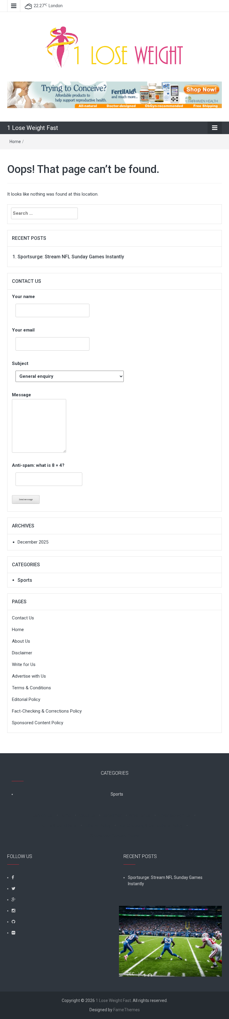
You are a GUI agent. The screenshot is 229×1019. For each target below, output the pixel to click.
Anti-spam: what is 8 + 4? (38, 465)
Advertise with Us (29, 676)
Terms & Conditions (31, 687)
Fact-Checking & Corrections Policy (47, 711)
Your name (23, 296)
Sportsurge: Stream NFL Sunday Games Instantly (71, 257)
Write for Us (23, 664)
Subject (20, 363)
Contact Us (23, 618)
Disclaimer (22, 653)
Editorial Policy (26, 699)
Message (21, 395)
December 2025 (33, 542)
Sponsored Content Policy (37, 722)
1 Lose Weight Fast (32, 127)
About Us (21, 641)
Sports (25, 580)
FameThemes (126, 1009)
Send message (26, 499)
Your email (23, 330)
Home (15, 141)
